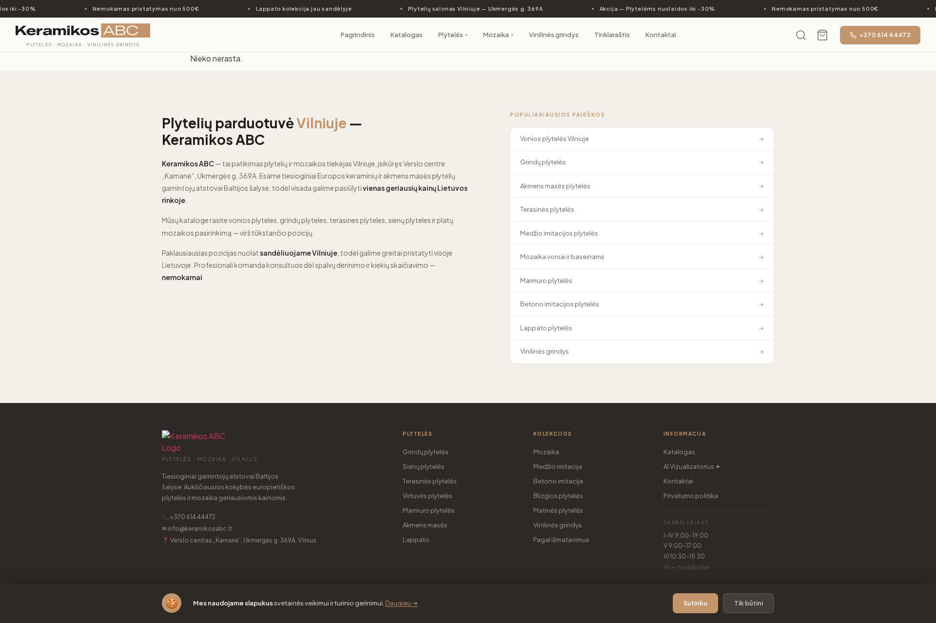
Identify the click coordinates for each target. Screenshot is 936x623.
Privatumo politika (690, 496)
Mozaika (546, 452)
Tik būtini (748, 603)
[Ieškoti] (801, 35)
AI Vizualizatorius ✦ (692, 466)
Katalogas (679, 452)
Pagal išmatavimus (561, 539)
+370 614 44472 (885, 35)
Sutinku (695, 603)
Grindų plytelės (425, 452)
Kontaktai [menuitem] (660, 35)
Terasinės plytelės (430, 481)
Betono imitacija (558, 481)
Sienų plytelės (424, 466)
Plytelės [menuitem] (453, 35)
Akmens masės (425, 525)
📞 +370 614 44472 (188, 517)
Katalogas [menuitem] (406, 35)
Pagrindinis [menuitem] (358, 35)
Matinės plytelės (558, 510)
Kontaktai (678, 481)
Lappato (416, 539)
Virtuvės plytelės (427, 496)
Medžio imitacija (557, 466)
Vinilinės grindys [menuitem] (554, 35)
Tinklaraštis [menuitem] (612, 35)
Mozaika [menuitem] (498, 35)
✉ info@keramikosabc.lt (197, 528)
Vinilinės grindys (557, 525)
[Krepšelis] (822, 35)
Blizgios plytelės (558, 496)
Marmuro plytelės (429, 510)
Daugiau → (401, 603)
